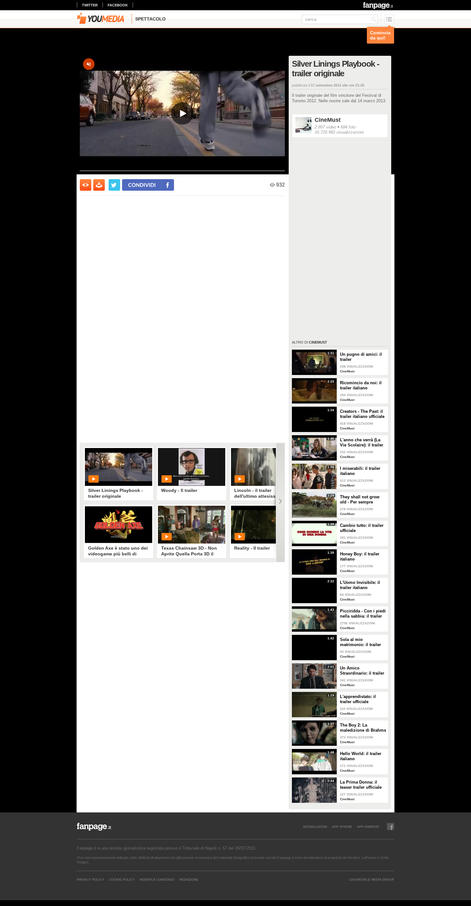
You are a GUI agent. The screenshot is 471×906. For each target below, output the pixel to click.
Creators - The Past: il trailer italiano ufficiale (362, 414)
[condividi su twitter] (114, 185)
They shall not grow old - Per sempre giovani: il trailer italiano (359, 500)
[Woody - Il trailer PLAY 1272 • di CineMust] (191, 467)
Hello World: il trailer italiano (360, 756)
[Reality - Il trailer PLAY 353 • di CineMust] (264, 525)
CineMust (328, 120)
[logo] (378, 5)
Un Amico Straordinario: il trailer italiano (362, 671)
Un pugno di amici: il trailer (361, 357)
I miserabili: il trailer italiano (360, 471)
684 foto (348, 127)
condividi (142, 185)
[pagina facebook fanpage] (390, 826)
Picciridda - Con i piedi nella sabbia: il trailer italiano (363, 614)
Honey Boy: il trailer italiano (359, 556)
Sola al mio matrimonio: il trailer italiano (360, 642)
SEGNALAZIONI (315, 826)
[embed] (85, 185)
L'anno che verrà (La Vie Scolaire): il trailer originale (361, 442)
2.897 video (325, 127)
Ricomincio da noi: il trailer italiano (361, 385)
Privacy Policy (90, 879)
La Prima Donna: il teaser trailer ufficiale (361, 785)
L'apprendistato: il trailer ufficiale (358, 699)
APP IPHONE (342, 826)
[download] (99, 185)
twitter (90, 5)
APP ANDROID (368, 826)
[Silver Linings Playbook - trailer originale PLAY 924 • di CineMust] (118, 467)
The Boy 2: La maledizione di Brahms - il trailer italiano (363, 728)
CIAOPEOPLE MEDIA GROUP (371, 879)
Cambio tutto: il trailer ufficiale (362, 528)
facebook (118, 5)
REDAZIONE (188, 879)
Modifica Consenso (157, 879)
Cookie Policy (122, 879)
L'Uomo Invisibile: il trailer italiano (360, 585)
